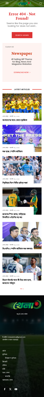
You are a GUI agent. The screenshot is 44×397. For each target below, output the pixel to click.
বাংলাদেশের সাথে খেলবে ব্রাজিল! (14, 120)
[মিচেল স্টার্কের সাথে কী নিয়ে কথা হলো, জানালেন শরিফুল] (22, 266)
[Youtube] (16, 389)
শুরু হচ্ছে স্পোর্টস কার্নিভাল (12, 151)
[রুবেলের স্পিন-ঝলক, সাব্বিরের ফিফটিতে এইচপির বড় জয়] (22, 201)
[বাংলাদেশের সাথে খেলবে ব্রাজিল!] (22, 107)
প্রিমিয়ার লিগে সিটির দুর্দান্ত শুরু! (15, 182)
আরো (21, 289)
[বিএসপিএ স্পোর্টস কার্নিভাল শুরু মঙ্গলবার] (22, 235)
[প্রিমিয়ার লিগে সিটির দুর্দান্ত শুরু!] (22, 169)
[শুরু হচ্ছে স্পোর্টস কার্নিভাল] (22, 138)
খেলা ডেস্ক (5, 116)
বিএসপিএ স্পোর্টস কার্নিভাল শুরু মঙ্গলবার (17, 248)
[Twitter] (10, 389)
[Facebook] (4, 389)
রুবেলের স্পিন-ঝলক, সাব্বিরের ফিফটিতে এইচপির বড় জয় (13, 216)
